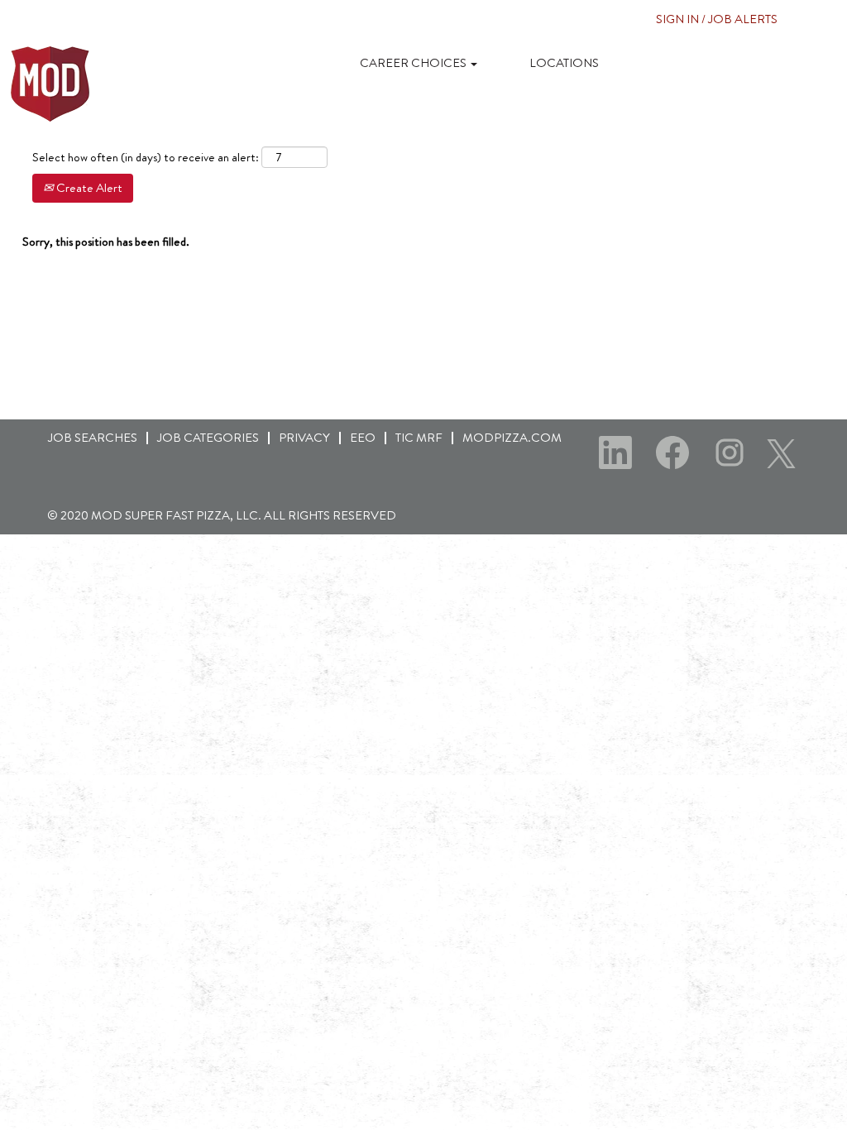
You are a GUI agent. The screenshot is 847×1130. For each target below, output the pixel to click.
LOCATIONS (564, 63)
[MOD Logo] (50, 83)
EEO (363, 438)
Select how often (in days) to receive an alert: (145, 157)
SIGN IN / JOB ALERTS (717, 19)
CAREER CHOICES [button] (414, 63)
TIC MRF (419, 438)
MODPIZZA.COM (512, 438)
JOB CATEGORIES (208, 438)
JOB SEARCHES (92, 438)
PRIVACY (304, 438)
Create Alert (88, 188)
